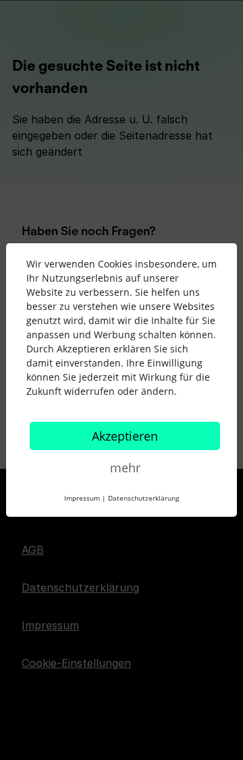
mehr (125, 468)
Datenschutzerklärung (143, 498)
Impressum (82, 498)
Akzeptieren (125, 436)
